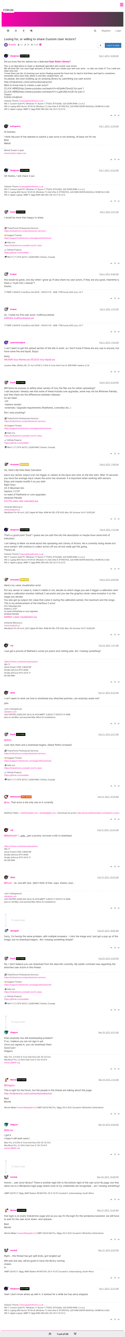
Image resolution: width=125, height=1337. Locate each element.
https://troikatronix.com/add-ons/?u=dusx (23, 245)
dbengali (14, 930)
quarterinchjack (17, 342)
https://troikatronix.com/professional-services (25, 231)
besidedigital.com (48, 813)
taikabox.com (10, 711)
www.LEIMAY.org (12, 1062)
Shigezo (14, 1032)
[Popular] (24, 31)
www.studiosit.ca (12, 509)
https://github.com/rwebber (16, 252)
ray (11, 645)
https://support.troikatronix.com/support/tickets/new (27, 238)
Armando (14, 464)
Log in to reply (113, 45)
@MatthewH (10, 835)
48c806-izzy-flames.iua (17, 359)
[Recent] (16, 31)
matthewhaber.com (29, 813)
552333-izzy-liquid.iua (42, 359)
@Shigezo (9, 1085)
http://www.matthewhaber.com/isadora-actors (98, 813)
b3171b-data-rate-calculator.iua (21, 501)
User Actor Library (59, 61)
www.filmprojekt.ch (27, 1107)
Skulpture (15, 56)
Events (12, 44)
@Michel (8, 1130)
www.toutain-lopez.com (15, 153)
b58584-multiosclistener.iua (19, 318)
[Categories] (8, 31)
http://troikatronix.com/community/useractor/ (28, 1093)
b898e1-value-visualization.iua (20, 616)
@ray (7, 802)
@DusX (8, 882)
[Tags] (31, 31)
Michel (13, 1079)
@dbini (7, 740)
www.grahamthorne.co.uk (31, 101)
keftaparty (15, 126)
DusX (12, 212)
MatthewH (15, 796)
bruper (13, 274)
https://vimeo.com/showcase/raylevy (21, 661)
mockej (13, 1177)
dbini (12, 693)
